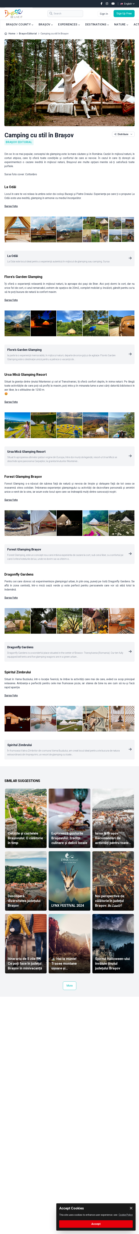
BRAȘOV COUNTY (19, 24)
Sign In (104, 13)
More (69, 985)
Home (11, 33)
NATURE (120, 24)
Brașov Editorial (28, 33)
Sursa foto (11, 206)
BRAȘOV (45, 24)
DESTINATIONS (96, 24)
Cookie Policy (126, 1214)
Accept (96, 1224)
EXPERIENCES (68, 24)
